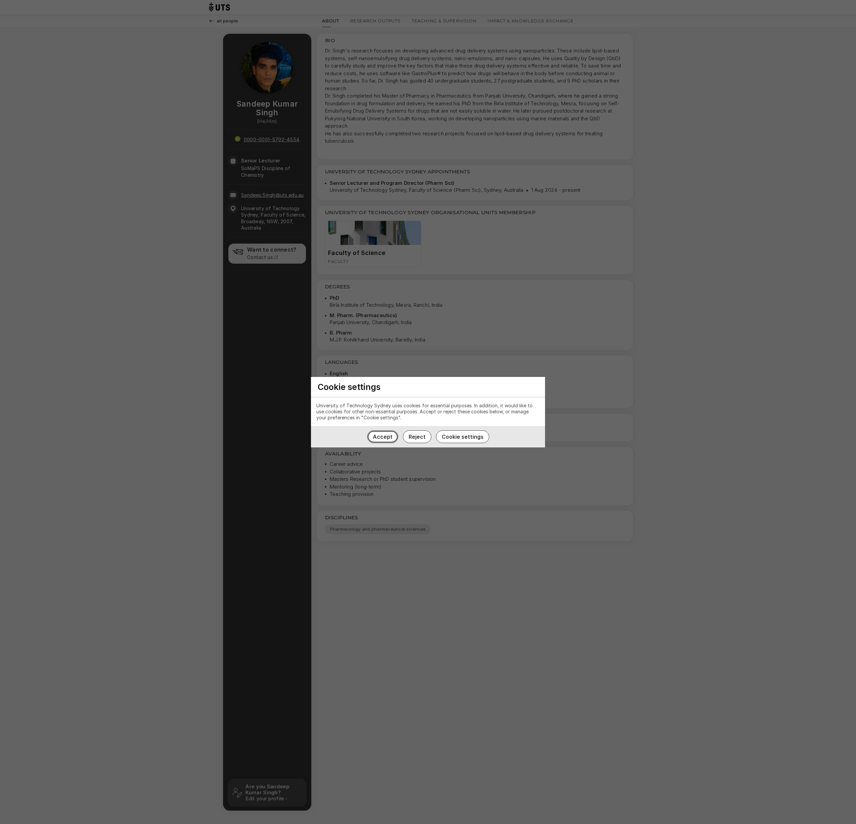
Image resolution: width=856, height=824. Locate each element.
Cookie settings (463, 436)
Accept (383, 436)
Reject (417, 436)
